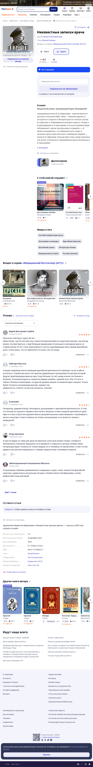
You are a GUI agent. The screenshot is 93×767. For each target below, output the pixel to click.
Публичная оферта (56, 710)
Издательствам (54, 674)
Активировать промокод (13, 710)
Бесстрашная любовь (46, 212)
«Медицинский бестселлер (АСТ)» (69, 44)
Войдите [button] (9, 509)
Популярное (45, 15)
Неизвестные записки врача (71, 298)
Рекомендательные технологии (61, 722)
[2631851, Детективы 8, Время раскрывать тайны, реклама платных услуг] (46, 3)
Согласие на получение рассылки (62, 718)
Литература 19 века (67, 247)
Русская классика (70, 253)
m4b (29, 565)
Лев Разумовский (35, 557)
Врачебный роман (46, 247)
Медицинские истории (48, 253)
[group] (46, 332)
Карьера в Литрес (10, 682)
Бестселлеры (8, 714)
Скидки (57, 15)
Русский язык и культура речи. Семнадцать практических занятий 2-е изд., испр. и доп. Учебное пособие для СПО (74, 212)
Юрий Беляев (33, 553)
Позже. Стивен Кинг (56, 638)
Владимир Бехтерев (35, 301)
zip (38, 565)
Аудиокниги (8, 722)
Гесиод (65, 618)
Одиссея (6, 616)
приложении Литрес (51, 737)
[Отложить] (61, 186)
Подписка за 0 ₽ (8, 15)
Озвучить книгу (55, 698)
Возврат (6, 694)
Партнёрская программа (59, 690)
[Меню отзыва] (87, 354)
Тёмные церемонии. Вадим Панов (61, 641)
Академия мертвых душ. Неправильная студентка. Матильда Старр (23, 646)
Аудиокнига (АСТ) (35, 561)
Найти (53, 9)
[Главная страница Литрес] (7, 9)
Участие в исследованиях (13, 686)
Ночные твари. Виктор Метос (60, 656)
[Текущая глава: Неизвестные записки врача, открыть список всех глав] (78, 764)
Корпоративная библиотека (60, 702)
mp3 (34, 565)
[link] (43, 331)
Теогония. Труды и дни (70, 616)
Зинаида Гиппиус (44, 215)
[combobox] (33, 9)
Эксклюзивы (8, 726)
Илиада (45, 616)
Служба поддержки (11, 690)
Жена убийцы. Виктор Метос (14, 641)
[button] (42, 60)
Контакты (7, 678)
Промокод (22, 15)
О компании (8, 674)
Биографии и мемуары (49, 241)
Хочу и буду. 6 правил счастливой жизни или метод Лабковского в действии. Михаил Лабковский (68, 646)
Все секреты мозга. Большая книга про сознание (42, 298)
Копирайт (43, 148)
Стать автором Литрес (58, 694)
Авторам (52, 678)
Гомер (5, 618)
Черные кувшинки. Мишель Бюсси (61, 652)
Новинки (33, 15)
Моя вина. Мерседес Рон (13, 660)
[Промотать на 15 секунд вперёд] (85, 764)
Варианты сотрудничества (59, 686)
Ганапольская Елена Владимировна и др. (74, 215)
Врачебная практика (72, 241)
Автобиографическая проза (51, 235)
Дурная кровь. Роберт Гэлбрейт (16, 638)
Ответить (80, 354)
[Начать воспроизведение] (89, 764)
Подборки (67, 15)
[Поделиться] (88, 27)
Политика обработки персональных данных (66, 714)
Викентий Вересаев (67, 301)
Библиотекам (54, 682)
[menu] (20, 323)
